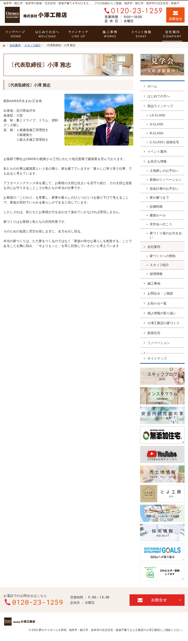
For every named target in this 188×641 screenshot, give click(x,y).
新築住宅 (153, 333)
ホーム (152, 86)
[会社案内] (172, 34)
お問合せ (175, 15)
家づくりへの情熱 (162, 256)
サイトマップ (157, 358)
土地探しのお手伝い (164, 170)
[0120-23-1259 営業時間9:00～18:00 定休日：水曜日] (132, 15)
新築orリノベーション (166, 179)
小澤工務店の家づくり (163, 323)
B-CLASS (156, 133)
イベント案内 (157, 151)
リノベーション (158, 343)
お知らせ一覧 (157, 303)
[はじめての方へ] (47, 34)
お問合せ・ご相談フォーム (157, 600)
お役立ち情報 (157, 161)
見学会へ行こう (161, 224)
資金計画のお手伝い (164, 188)
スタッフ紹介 (159, 265)
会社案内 (153, 247)
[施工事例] (109, 34)
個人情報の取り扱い (161, 313)
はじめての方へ (158, 96)
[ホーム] (4, 45)
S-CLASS (156, 124)
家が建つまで (159, 197)
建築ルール (158, 215)
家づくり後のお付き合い (166, 235)
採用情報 (156, 274)
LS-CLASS (157, 115)
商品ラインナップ (160, 106)
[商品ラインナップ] (78, 34)
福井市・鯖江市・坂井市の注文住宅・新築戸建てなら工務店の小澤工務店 (114, 630)
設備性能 (156, 206)
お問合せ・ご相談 (160, 293)
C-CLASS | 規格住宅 (164, 142)
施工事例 (153, 283)
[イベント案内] (141, 34)
